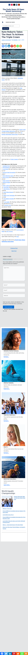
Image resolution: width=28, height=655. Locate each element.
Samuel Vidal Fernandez (9, 172)
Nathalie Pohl (6, 166)
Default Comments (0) (7, 259)
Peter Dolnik (6, 180)
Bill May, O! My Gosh (7, 508)
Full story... (6, 356)
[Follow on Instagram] (12, 5)
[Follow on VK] (16, 5)
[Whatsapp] (17, 47)
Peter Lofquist (6, 185)
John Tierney (9, 231)
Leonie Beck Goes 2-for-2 (8, 514)
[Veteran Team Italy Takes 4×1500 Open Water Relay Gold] (7, 501)
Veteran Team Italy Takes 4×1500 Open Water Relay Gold (19, 498)
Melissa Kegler (6, 182)
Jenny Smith (6, 177)
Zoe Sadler (7, 202)
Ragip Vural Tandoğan (9, 195)
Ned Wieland (6, 167)
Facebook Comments (18, 259)
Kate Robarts (6, 189)
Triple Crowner (14, 159)
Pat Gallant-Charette (8, 198)
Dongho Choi (7, 205)
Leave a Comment (6, 40)
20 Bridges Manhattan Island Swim (12, 133)
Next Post (13, 250)
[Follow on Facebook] (9, 5)
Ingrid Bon (6, 187)
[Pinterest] (12, 47)
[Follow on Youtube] (19, 5)
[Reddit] (14, 47)
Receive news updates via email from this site (13, 310)
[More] (20, 47)
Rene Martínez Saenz (8, 175)
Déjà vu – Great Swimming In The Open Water (13, 524)
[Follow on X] (14, 5)
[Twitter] (6, 47)
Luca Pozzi (5, 169)
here (17, 236)
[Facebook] (3, 47)
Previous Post (14, 248)
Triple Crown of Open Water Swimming (14, 130)
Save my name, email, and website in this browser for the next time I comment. (13, 302)
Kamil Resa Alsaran (8, 192)
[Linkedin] (9, 47)
